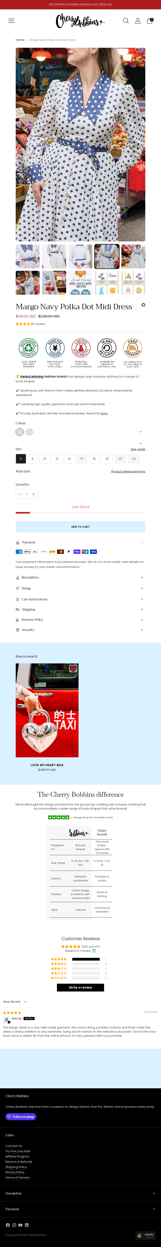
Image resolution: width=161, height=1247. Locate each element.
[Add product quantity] (34, 494)
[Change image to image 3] (80, 256)
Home (20, 40)
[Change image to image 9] (107, 283)
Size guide (138, 449)
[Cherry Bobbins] (80, 20)
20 (107, 459)
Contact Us (13, 1146)
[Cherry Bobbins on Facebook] (7, 1226)
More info (23, 471)
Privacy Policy (14, 1172)
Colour (21, 423)
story (104, 413)
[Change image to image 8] (80, 283)
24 (134, 459)
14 (69, 459)
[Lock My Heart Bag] (47, 710)
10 (44, 459)
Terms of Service (17, 1177)
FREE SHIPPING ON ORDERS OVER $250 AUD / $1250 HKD (80, 4)
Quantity (22, 484)
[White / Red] (29, 432)
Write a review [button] (80, 987)
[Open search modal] (126, 20)
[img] (12, 1013)
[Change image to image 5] (133, 256)
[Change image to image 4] (107, 256)
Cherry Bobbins (37, 1235)
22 (120, 459)
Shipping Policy (16, 1167)
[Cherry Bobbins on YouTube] (20, 1226)
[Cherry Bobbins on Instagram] (14, 1226)
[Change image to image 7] (54, 283)
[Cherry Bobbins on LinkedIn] (26, 1226)
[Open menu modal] (11, 20)
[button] (25, 324)
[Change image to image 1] (28, 256)
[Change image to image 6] (28, 283)
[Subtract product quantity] (20, 494)
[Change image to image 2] (54, 256)
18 (94, 459)
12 (57, 459)
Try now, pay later (18, 1151)
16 (81, 459)
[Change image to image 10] (133, 283)
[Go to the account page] (137, 20)
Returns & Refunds (18, 1162)
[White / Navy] (20, 432)
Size (18, 449)
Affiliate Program (17, 1156)
